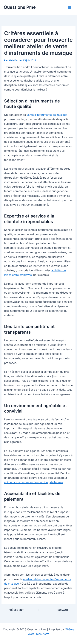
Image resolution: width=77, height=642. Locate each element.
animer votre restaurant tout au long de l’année (33, 482)
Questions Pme (20, 7)
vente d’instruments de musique (47, 115)
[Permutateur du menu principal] (69, 7)
